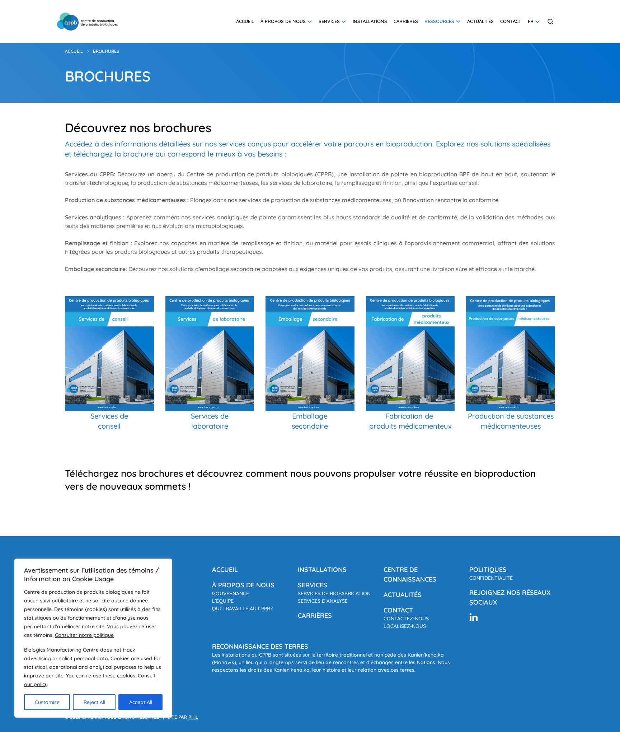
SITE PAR (183, 717)
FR (531, 21)
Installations (370, 21)
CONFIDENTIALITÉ (491, 578)
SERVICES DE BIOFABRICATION (334, 593)
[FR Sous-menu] (537, 21)
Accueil (245, 21)
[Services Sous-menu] (343, 21)
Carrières (406, 21)
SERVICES (312, 585)
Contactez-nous (406, 618)
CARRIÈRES (315, 615)
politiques (488, 569)
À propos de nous (283, 21)
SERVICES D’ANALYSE (323, 601)
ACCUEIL (225, 569)
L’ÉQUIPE (223, 601)
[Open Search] (550, 21)
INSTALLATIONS (322, 569)
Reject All (94, 702)
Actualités (480, 21)
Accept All (140, 702)
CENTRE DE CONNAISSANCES (410, 574)
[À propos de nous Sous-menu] (309, 21)
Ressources (439, 21)
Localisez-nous (405, 626)
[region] (93, 638)
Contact (510, 21)
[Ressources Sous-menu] (458, 21)
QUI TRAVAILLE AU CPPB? (242, 608)
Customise (47, 702)
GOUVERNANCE (230, 593)
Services (329, 21)
